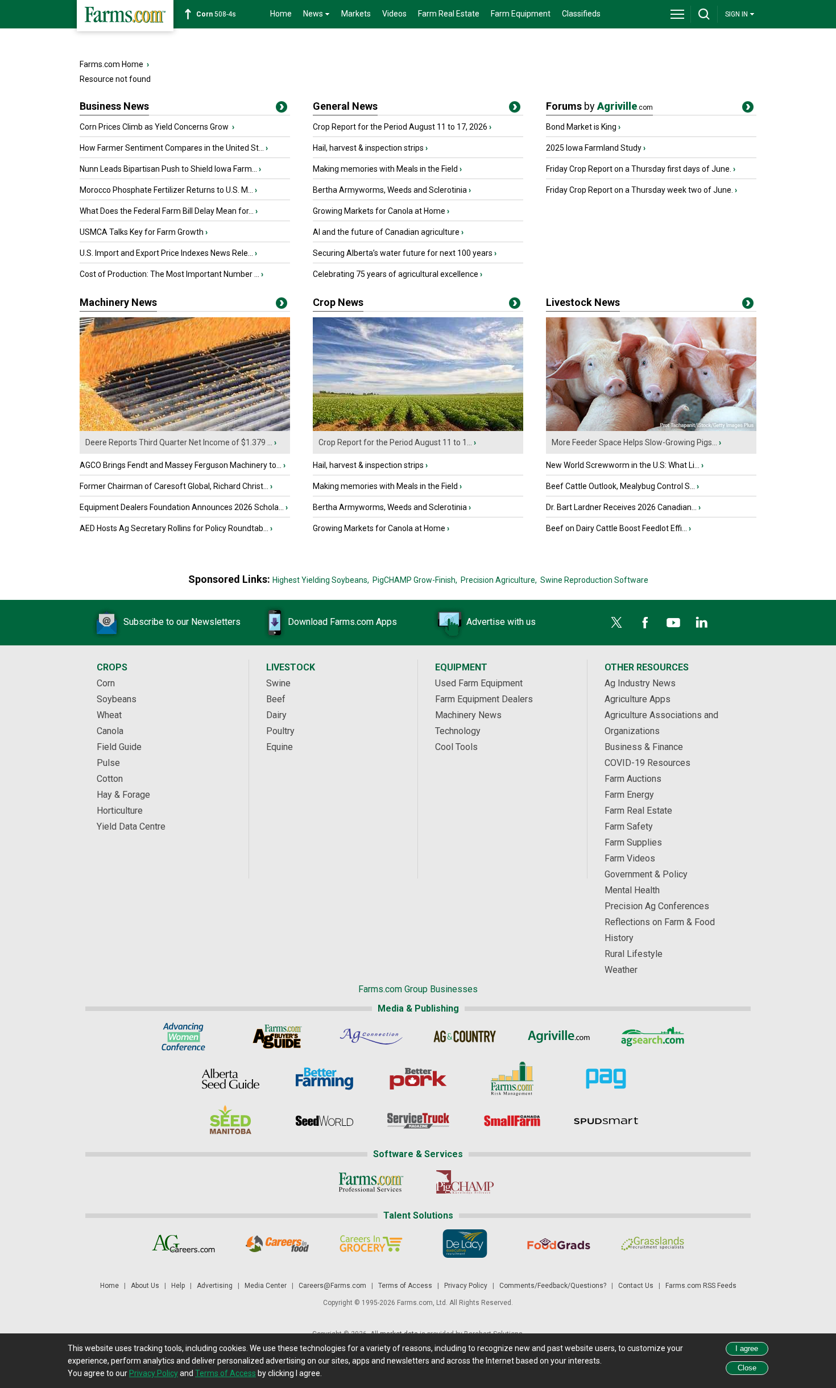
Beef (275, 699)
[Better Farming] (324, 1079)
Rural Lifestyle (634, 953)
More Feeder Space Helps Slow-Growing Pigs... (634, 442)
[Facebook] (645, 623)
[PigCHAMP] (464, 1182)
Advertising (215, 1286)
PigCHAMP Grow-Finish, (415, 580)
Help (178, 1286)
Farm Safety (629, 826)
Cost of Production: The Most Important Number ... (169, 274)
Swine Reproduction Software (594, 580)
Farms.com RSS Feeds (700, 1286)
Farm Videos (630, 858)
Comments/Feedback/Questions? (552, 1286)
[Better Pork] (418, 1079)
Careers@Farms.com (332, 1286)
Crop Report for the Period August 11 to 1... (395, 442)
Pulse (108, 762)
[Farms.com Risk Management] (512, 1079)
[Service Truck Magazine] (418, 1121)
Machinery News (118, 302)
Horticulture (120, 810)
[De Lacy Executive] (464, 1244)
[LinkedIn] (701, 623)
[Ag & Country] (464, 1037)
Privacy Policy (465, 1286)
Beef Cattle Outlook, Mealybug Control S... (620, 486)
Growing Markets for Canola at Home (379, 211)
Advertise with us (501, 621)
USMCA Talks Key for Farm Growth (142, 232)
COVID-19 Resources (647, 762)
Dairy (276, 715)
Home (281, 13)
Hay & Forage (123, 794)
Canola (110, 731)
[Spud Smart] (606, 1121)
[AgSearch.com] (652, 1037)
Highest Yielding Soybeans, (320, 580)
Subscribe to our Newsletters (182, 621)
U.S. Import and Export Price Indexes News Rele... (166, 253)
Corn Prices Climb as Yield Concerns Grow (155, 126)
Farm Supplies (633, 842)
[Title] (281, 109)
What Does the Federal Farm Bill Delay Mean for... (167, 211)
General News (345, 106)
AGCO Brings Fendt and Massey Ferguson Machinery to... (181, 465)
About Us (145, 1286)
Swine (278, 683)
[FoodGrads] (558, 1244)
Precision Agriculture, (499, 580)
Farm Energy (629, 794)
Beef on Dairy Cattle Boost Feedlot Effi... (616, 528)
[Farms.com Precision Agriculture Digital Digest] (606, 1079)
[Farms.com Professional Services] (371, 1182)
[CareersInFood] (277, 1244)
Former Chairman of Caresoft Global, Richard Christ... (174, 486)
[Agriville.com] (558, 1037)
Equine (279, 746)
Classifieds (581, 13)
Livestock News (583, 302)
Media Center (266, 1286)
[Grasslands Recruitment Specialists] (652, 1244)
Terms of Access (405, 1286)
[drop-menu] (677, 14)
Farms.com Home (111, 64)
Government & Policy (646, 874)
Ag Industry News (640, 683)
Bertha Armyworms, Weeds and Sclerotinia (390, 189)
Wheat (109, 715)
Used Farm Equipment (479, 683)
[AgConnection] (371, 1037)
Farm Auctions (633, 778)
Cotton (110, 778)
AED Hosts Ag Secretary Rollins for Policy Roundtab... (174, 528)
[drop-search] (704, 14)
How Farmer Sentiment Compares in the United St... (172, 147)
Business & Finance (644, 746)
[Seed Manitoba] (230, 1121)
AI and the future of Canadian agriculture (386, 232)
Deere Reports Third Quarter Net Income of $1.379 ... (178, 442)
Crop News (338, 302)
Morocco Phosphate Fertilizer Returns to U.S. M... (166, 189)
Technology (458, 731)
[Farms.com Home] (125, 15)
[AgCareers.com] (183, 1244)
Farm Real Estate (448, 13)
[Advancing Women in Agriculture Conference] (183, 1037)
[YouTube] (673, 623)
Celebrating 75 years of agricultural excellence (395, 274)
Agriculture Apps (638, 699)
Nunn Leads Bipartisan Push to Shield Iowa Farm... (168, 168)
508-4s (216, 14)
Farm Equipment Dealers (484, 699)
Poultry (280, 731)
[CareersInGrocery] (371, 1244)
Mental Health (632, 890)
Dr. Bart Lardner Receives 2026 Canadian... (621, 507)
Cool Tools (456, 746)
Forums (599, 106)
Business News (114, 106)
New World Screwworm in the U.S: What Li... (623, 465)
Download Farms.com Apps (342, 621)
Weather (621, 969)
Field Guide (119, 746)
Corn (106, 683)
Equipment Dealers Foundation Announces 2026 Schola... (182, 507)
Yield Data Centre (131, 826)
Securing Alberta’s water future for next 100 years (403, 253)
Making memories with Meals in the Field (385, 168)
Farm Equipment (521, 13)
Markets (356, 13)
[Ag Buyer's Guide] (277, 1037)
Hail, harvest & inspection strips (368, 147)
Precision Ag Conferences (657, 906)
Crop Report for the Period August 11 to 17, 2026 (400, 126)
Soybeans (116, 699)
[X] (616, 623)
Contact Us (635, 1286)
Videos (394, 13)
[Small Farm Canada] (512, 1121)
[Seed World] (324, 1121)
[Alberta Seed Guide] (230, 1079)
